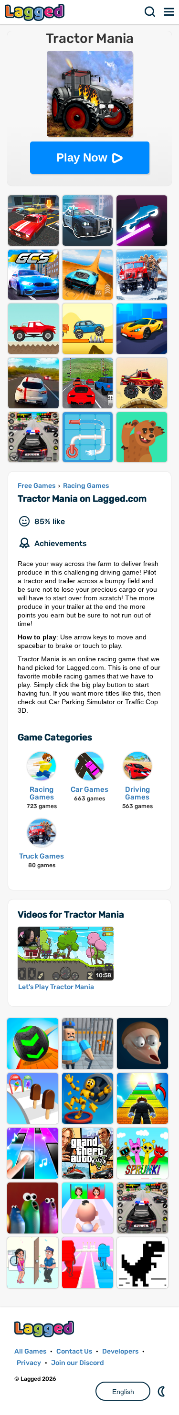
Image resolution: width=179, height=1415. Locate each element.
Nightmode (162, 1391)
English (123, 1391)
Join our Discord (77, 1363)
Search (150, 12)
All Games (30, 1351)
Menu (169, 12)
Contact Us (74, 1351)
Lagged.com (45, 1329)
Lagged (36, 12)
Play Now (81, 157)
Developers (120, 1351)
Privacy (29, 1363)
